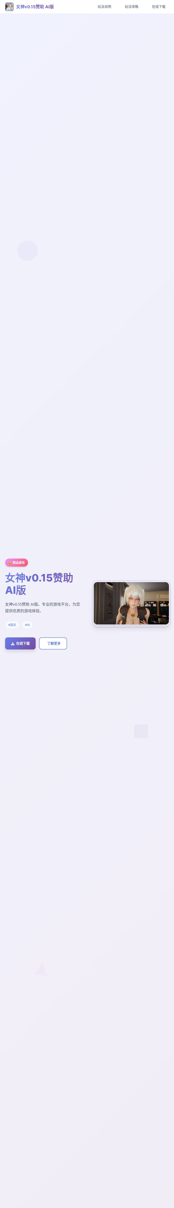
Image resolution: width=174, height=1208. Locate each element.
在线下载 (159, 6)
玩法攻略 (131, 6)
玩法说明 (104, 6)
